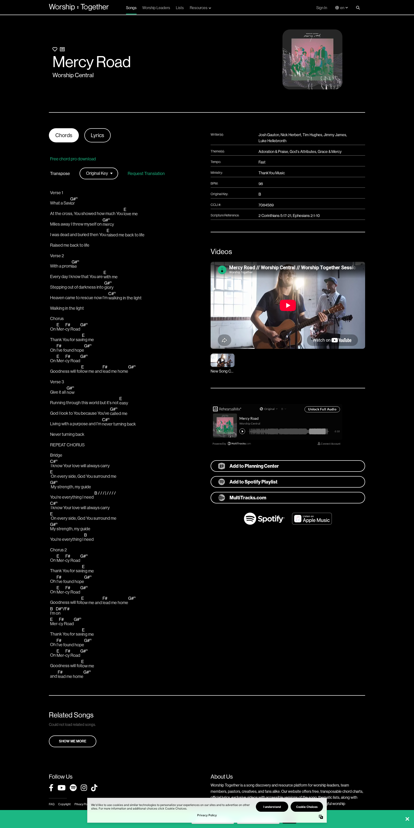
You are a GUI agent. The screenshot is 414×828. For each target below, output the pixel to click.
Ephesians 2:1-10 (306, 215)
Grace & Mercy (330, 151)
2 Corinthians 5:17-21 (275, 215)
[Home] (79, 7)
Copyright (64, 804)
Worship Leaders (156, 8)
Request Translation (146, 173)
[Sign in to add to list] (62, 49)
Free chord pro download (73, 159)
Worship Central (73, 75)
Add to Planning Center (254, 466)
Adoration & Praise (273, 151)
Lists (180, 8)
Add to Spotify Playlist (253, 482)
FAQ (51, 804)
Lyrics (97, 135)
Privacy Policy (83, 804)
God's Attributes (303, 151)
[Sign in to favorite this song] (54, 49)
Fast (262, 162)
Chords (63, 135)
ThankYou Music (272, 173)
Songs (131, 8)
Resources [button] (198, 8)
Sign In (321, 8)
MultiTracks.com (248, 498)
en (342, 8)
